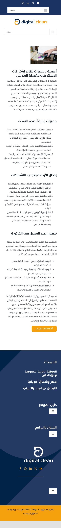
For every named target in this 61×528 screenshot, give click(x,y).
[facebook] (20, 468)
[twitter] (35, 468)
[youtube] (41, 468)
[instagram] (25, 468)
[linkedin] (30, 468)
